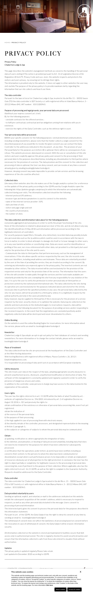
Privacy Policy (19, 42)
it (29, 9)
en (29, 6)
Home (7, 42)
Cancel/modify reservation (18, 12)
